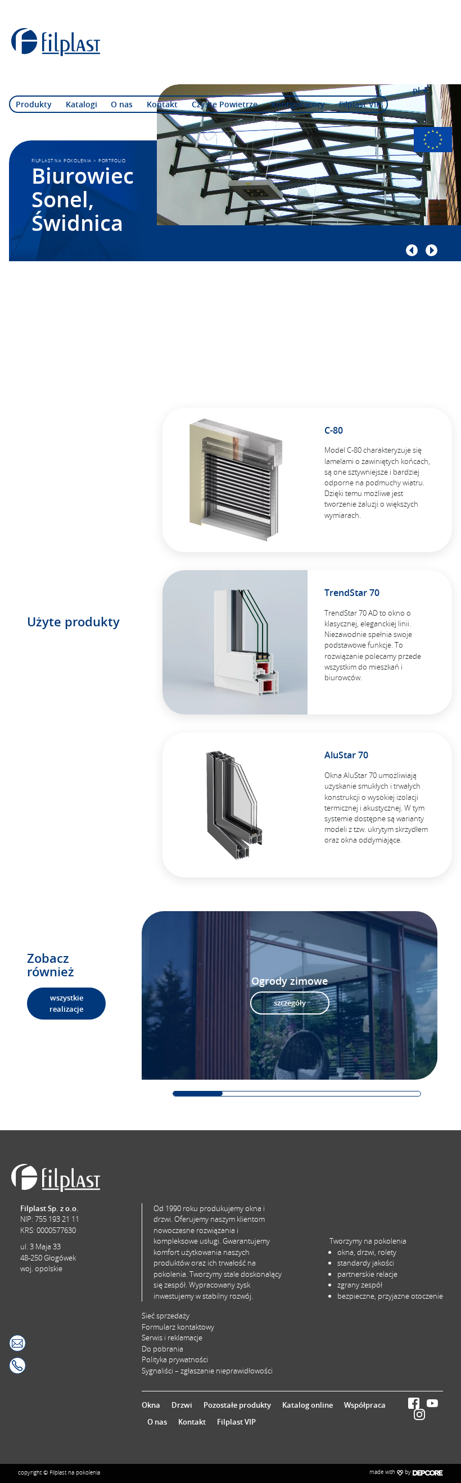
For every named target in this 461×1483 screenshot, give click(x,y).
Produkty (34, 104)
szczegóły (290, 1003)
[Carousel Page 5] (396, 1093)
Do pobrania (162, 1349)
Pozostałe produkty (237, 1405)
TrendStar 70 (351, 592)
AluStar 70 (346, 755)
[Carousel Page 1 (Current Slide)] (198, 1093)
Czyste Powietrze (224, 104)
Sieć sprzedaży (165, 1316)
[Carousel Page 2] (247, 1093)
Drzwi (181, 1405)
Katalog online (307, 1405)
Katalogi (81, 104)
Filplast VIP (360, 104)
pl (416, 90)
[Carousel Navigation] (286, 250)
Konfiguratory (298, 104)
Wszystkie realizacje (66, 1003)
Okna (151, 1405)
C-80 (333, 430)
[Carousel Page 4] (346, 1093)
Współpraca (365, 1405)
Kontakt (162, 104)
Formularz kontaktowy (178, 1327)
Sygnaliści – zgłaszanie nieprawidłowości (207, 1371)
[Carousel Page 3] (297, 1093)
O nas (122, 104)
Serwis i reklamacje (172, 1337)
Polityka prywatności (175, 1359)
